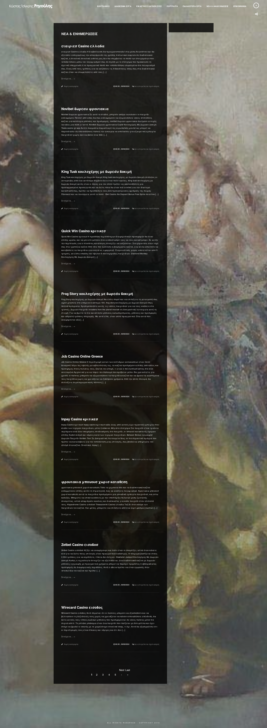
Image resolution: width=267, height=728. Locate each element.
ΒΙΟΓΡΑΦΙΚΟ (103, 6)
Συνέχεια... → (68, 78)
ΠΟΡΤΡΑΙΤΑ (172, 6)
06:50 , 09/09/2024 (122, 86)
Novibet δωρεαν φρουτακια (85, 108)
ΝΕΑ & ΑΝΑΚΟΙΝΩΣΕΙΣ (217, 6)
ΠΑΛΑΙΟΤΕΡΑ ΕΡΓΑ (192, 6)
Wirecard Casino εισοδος (82, 607)
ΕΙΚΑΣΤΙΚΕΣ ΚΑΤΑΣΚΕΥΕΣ (149, 6)
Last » (127, 670)
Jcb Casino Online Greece (82, 356)
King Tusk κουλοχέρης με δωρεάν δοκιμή (96, 171)
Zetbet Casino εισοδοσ (79, 544)
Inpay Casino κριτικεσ (79, 418)
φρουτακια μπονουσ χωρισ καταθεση (94, 481)
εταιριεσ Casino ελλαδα (82, 45)
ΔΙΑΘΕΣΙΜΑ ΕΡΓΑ (122, 6)
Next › (121, 670)
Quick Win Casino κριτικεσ (83, 230)
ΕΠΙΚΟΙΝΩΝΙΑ (239, 6)
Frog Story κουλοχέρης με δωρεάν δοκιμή (97, 293)
